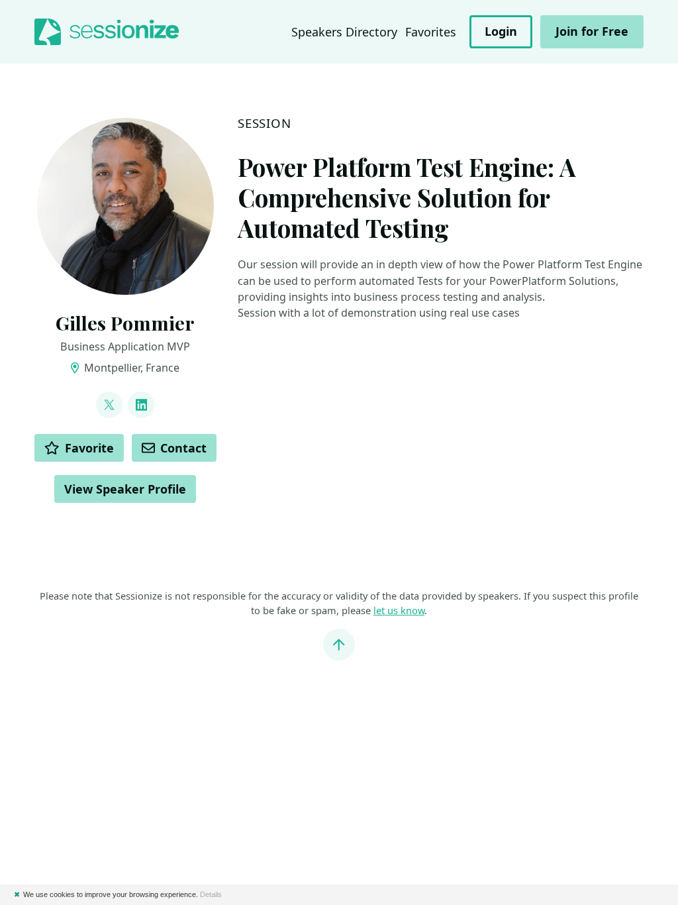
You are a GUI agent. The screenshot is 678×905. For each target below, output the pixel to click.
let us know (398, 610)
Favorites (430, 32)
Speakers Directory (344, 32)
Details (211, 894)
